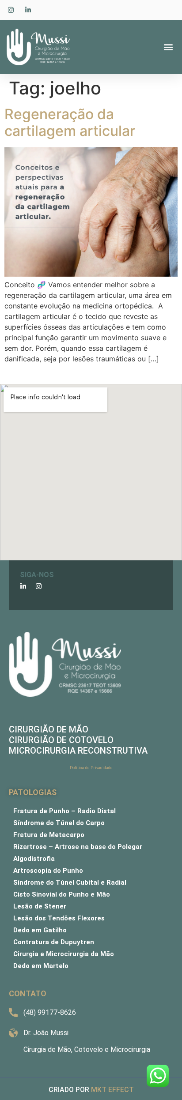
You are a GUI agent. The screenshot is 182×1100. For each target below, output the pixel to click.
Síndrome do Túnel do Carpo (59, 823)
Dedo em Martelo (40, 966)
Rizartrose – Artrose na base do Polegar (77, 847)
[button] (168, 47)
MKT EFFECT (112, 1089)
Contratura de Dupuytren (53, 942)
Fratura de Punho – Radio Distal (64, 811)
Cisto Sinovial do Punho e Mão (61, 894)
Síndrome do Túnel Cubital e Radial (69, 882)
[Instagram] (38, 586)
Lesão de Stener (39, 906)
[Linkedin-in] (23, 586)
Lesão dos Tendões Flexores (59, 918)
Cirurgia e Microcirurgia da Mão (63, 954)
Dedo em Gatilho (40, 930)
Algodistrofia (34, 859)
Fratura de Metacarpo (48, 835)
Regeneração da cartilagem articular (71, 122)
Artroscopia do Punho (48, 871)
